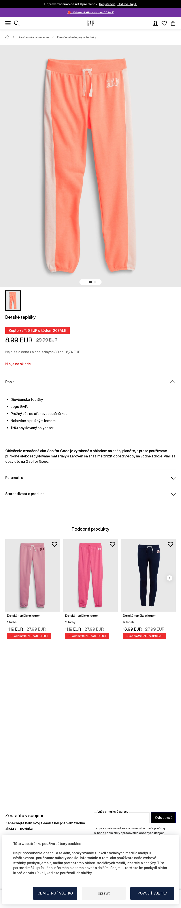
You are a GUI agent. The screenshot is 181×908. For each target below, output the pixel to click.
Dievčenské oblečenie (33, 37)
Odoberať (163, 818)
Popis (10, 382)
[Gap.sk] (90, 23)
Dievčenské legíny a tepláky (76, 37)
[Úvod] (7, 37)
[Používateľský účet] (155, 23)
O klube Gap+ (127, 4)
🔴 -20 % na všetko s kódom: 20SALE (91, 12)
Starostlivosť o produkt (24, 494)
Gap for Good (37, 461)
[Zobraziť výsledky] (16, 23)
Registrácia (107, 4)
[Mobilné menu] (8, 23)
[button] (90, 282)
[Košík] (173, 23)
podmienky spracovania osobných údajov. (134, 833)
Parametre (14, 478)
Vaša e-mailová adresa (113, 811)
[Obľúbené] (164, 23)
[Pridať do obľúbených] (54, 544)
